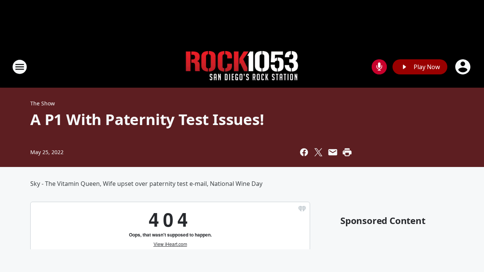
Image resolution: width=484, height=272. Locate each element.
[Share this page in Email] (332, 152)
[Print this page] (347, 152)
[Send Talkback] (379, 66)
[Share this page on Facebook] (304, 152)
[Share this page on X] (318, 152)
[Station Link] (242, 67)
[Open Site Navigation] (19, 66)
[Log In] (463, 66)
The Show (42, 103)
